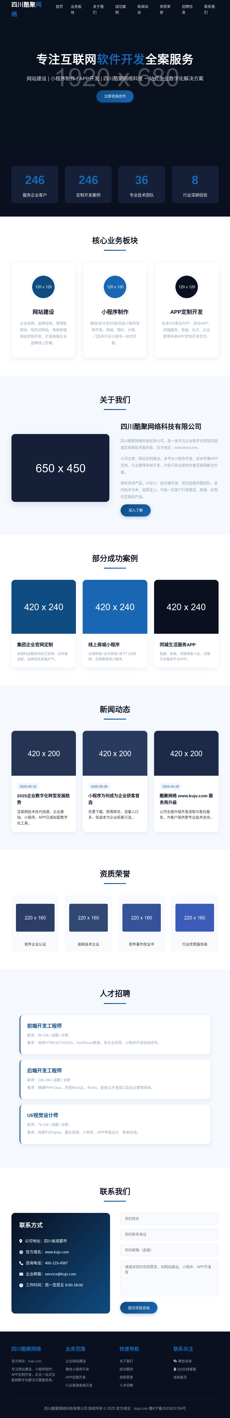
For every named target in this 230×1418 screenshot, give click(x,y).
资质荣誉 (126, 1377)
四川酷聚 (26, 9)
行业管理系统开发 (79, 1385)
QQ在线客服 (186, 1369)
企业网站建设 (76, 1361)
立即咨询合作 (115, 96)
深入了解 (135, 510)
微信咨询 (184, 1361)
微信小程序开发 (77, 1369)
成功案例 (126, 1369)
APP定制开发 (76, 1377)
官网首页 (180, 1377)
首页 (59, 7)
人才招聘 (126, 1385)
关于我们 (126, 1361)
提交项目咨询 (139, 1308)
